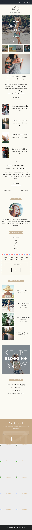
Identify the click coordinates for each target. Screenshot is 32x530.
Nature (16, 246)
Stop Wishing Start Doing (16, 393)
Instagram (27, 48)
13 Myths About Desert (20, 134)
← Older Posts (6, 190)
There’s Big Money (20, 120)
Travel (16, 21)
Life (16, 243)
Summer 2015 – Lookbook (16, 165)
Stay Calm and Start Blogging (16, 28)
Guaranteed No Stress (20, 149)
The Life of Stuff (16, 387)
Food (12, 48)
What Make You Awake (20, 106)
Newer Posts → (25, 190)
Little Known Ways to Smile (16, 76)
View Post (16, 36)
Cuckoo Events (16, 390)
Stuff (5, 48)
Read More (16, 97)
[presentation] (4, 30)
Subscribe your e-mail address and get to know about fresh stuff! (16, 258)
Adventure (16, 237)
